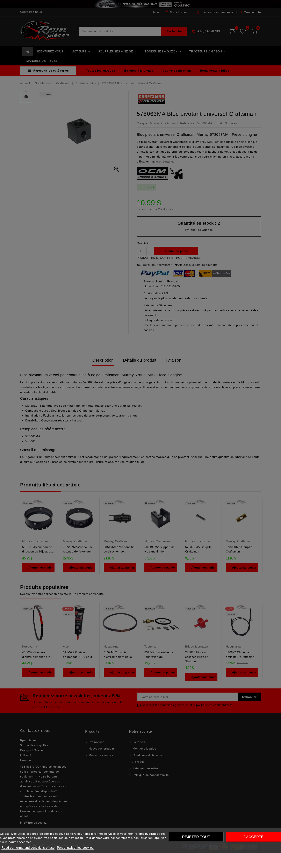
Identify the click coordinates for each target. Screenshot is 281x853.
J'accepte (254, 837)
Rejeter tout (196, 837)
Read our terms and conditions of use (28, 847)
